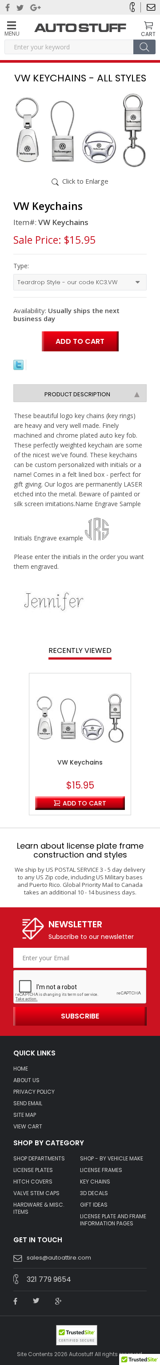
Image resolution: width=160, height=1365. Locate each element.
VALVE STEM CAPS (36, 1193)
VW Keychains (80, 762)
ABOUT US (26, 1080)
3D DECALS (94, 1193)
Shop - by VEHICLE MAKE (111, 1158)
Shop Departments (39, 1158)
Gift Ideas (94, 1204)
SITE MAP (24, 1115)
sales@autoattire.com (59, 1257)
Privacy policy (34, 1091)
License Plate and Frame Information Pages (113, 1220)
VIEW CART (27, 1126)
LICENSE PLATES (33, 1170)
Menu (11, 33)
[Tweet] (18, 367)
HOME (20, 1068)
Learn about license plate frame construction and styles (80, 850)
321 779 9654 (49, 1279)
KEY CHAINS (95, 1181)
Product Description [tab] (77, 394)
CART (148, 33)
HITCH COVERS (32, 1181)
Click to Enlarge (85, 181)
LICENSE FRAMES (101, 1170)
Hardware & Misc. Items (38, 1208)
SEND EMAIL (27, 1103)
